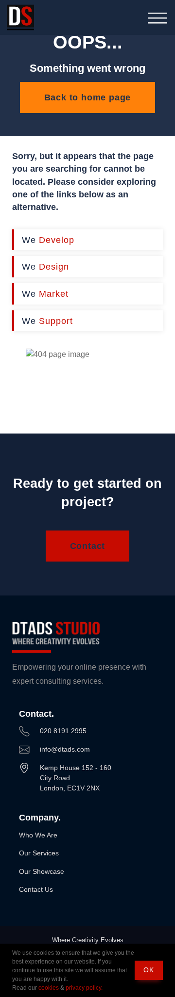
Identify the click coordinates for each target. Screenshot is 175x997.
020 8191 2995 (63, 731)
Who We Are (38, 835)
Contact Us (36, 889)
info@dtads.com (65, 749)
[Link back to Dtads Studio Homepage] (20, 17)
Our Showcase (41, 871)
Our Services (39, 853)
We (48, 240)
